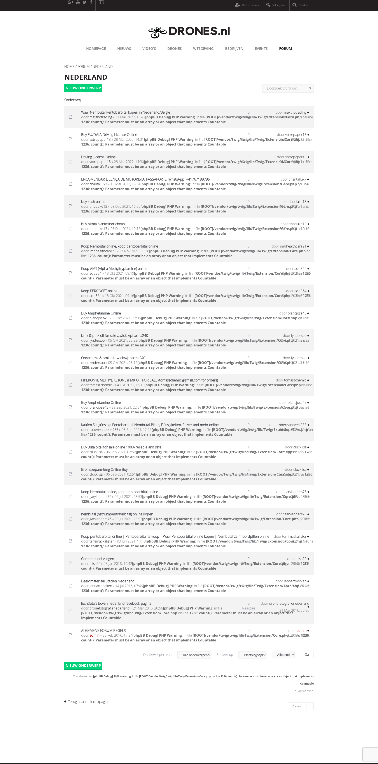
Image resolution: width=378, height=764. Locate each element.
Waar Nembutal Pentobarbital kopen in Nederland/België (125, 112)
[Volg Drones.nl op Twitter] (84, 5)
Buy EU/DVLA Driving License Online (109, 134)
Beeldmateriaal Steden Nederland (108, 581)
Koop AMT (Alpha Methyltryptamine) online (114, 268)
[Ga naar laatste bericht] (308, 112)
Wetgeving (203, 48)
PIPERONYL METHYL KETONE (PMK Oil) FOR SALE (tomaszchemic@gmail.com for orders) (149, 380)
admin (94, 635)
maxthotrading (100, 117)
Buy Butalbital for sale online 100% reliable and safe (121, 447)
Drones (174, 48)
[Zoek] (310, 88)
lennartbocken (100, 585)
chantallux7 (98, 184)
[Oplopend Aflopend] (285, 654)
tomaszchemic (100, 385)
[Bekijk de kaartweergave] (101, 5)
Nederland (85, 77)
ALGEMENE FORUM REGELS (103, 630)
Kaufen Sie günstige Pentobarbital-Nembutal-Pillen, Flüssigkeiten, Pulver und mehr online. (150, 424)
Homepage (96, 48)
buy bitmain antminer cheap (103, 223)
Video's (149, 48)
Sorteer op (225, 654)
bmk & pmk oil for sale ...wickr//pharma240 (114, 335)
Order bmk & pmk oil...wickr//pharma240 (113, 357)
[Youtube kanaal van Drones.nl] (78, 5)
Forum (285, 48)
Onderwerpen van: (158, 654)
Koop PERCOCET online (99, 290)
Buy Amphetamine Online (101, 313)
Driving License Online (98, 157)
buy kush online (93, 201)
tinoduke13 (98, 206)
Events (261, 48)
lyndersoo (97, 340)
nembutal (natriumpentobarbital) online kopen (117, 514)
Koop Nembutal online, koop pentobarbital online (119, 246)
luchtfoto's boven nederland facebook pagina (116, 603)
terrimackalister (101, 541)
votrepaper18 (100, 139)
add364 (95, 273)
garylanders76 (100, 496)
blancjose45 (98, 318)
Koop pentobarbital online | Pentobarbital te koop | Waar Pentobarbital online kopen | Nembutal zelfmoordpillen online (175, 536)
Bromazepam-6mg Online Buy (104, 469)
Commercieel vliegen (97, 558)
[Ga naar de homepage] (189, 41)
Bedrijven (234, 48)
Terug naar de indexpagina (88, 701)
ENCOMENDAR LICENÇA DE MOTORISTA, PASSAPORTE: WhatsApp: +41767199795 (145, 179)
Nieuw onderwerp (83, 88)
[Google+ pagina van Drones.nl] (70, 5)
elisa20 (94, 563)
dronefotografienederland (109, 608)
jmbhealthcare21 (102, 251)
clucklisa (96, 452)
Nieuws (124, 48)
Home (69, 66)
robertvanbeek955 (103, 429)
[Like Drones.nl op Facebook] (91, 5)
